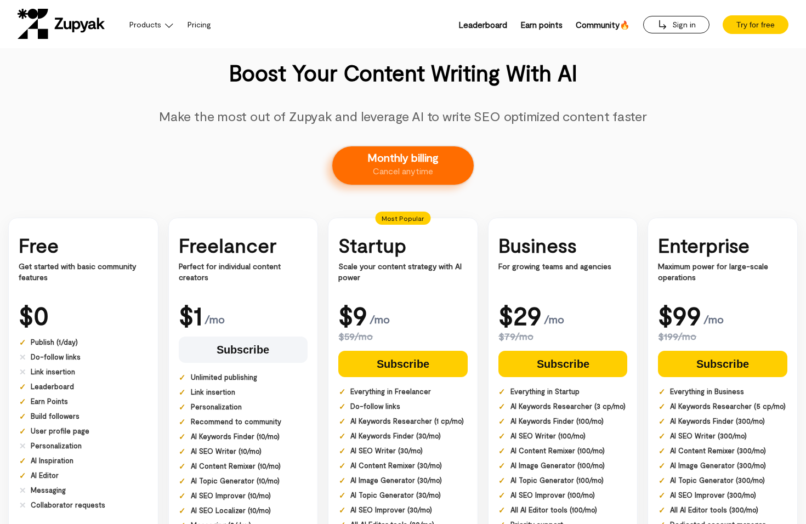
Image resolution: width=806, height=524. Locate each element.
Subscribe (243, 350)
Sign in (683, 24)
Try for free (755, 24)
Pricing (199, 24)
